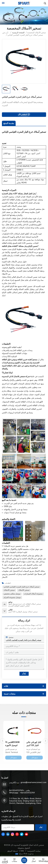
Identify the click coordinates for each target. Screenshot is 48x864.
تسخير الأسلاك (9, 590)
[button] (2, 741)
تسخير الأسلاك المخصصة (36, 33)
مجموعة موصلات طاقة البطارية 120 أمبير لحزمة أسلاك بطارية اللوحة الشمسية (33, 744)
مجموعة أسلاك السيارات (33, 594)
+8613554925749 (16, 790)
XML (22, 851)
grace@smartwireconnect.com (33, 782)
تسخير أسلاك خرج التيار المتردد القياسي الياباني (21, 587)
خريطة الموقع (13, 851)
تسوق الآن (13, 757)
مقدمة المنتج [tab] (8, 123)
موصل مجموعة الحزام (12, 597)
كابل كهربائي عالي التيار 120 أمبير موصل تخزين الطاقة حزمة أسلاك (13, 744)
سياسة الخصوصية (34, 851)
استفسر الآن (23, 114)
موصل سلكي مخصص (12, 594)
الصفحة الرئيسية (18, 33)
